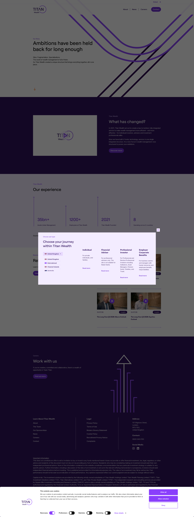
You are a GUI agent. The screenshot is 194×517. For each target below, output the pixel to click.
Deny (163, 505)
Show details (119, 513)
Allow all (163, 492)
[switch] (72, 513)
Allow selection (163, 499)
